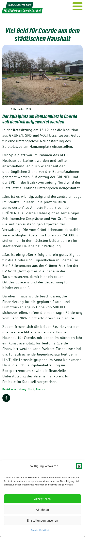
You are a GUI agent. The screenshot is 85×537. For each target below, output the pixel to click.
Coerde (40, 389)
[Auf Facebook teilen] (6, 398)
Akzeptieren (42, 499)
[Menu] (77, 6)
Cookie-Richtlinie (40, 530)
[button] (79, 466)
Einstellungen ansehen (42, 520)
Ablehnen (42, 510)
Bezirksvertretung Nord (18, 389)
